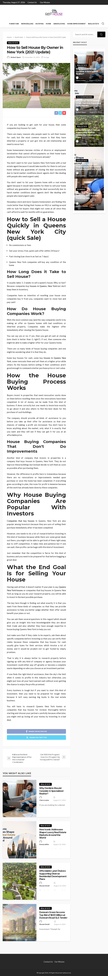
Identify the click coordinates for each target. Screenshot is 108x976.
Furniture (14, 24)
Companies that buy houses (20, 521)
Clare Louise (44, 800)
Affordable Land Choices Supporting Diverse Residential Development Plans (52, 875)
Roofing (40, 24)
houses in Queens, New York (43, 286)
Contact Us (32, 2)
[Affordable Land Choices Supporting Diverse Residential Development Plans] (19, 881)
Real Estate (93, 24)
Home (48, 24)
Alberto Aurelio (82, 206)
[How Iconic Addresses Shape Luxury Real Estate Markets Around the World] (19, 839)
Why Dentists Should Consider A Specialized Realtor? (51, 791)
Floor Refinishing (84, 97)
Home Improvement (76, 24)
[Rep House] (54, 12)
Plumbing (81, 189)
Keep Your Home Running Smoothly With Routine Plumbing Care (88, 195)
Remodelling (27, 24)
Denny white (44, 844)
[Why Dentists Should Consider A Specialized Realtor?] (19, 798)
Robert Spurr (16, 57)
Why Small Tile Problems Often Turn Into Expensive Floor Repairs (88, 103)
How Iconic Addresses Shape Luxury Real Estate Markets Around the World (52, 833)
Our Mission (45, 2)
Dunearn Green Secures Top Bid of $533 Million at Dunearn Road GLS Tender (53, 915)
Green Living (59, 24)
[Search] (103, 23)
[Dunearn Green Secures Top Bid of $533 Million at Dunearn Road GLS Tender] (19, 922)
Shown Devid (44, 886)
